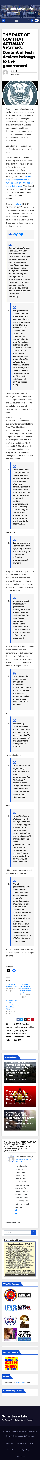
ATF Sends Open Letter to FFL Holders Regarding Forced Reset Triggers (12, 1005)
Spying (17, 234)
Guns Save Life (20, 9)
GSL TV (32, 1443)
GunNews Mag (8, 1443)
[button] (28, 20)
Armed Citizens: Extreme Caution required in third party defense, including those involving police (19, 1118)
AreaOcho (17, 204)
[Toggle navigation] (16, 20)
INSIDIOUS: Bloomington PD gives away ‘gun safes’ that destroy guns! (26, 989)
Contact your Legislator (25, 1450)
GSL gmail (20, 1382)
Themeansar (30, 1436)
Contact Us (10, 1450)
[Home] (3, 20)
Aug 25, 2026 (12, 1079)
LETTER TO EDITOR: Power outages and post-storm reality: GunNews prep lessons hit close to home (18, 1069)
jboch (15, 71)
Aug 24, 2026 (12, 1103)
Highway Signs (21, 1443)
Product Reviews (20, 1456)
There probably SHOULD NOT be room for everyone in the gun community (19, 1095)
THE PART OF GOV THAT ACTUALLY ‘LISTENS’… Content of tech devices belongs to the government (19, 50)
